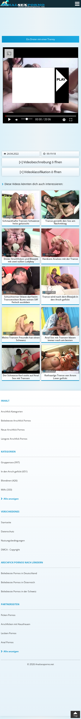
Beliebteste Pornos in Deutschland (19, 573)
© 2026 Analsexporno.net (40, 664)
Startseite (6, 522)
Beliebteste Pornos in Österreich (18, 582)
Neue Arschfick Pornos (13, 429)
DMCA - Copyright (10, 549)
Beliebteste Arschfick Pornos (16, 420)
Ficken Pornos (8, 615)
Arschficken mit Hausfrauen (15, 624)
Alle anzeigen (11, 498)
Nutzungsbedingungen (13, 540)
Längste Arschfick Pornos (14, 438)
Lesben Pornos (8, 633)
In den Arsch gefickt (14, 471)
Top (75, 715)
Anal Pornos (7, 642)
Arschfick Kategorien (12, 411)
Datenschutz (7, 531)
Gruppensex (10, 462)
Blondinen (9, 480)
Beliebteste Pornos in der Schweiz (18, 591)
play (61, 79)
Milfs (6, 489)
